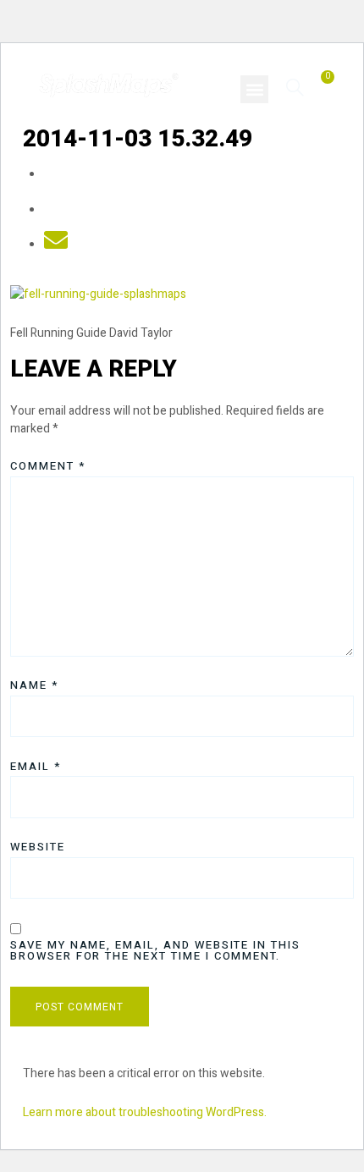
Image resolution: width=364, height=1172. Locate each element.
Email (35, 766)
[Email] (56, 245)
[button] (254, 89)
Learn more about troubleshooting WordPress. (145, 1112)
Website (37, 846)
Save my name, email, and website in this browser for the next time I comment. (155, 950)
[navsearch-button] (295, 86)
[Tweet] (56, 210)
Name (34, 685)
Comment (47, 465)
